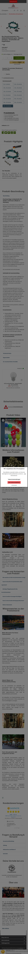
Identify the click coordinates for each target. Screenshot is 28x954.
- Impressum (14, 485)
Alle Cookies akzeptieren (14, 482)
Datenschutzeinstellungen (14, 479)
